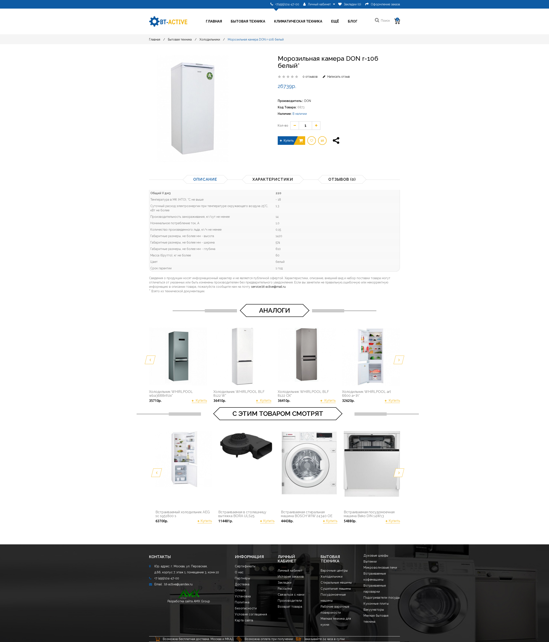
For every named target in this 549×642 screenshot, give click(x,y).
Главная (214, 21)
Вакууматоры (373, 609)
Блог (352, 21)
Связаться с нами (291, 594)
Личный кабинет (290, 570)
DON (307, 101)
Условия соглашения (251, 614)
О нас (239, 572)
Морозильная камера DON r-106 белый (256, 39)
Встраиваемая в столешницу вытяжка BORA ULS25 (242, 514)
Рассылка (285, 588)
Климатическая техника (298, 21)
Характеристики (272, 179)
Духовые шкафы (375, 555)
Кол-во (283, 125)
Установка (243, 596)
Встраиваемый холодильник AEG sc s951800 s (182, 514)
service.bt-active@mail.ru (268, 286)
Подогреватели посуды (381, 597)
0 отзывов (310, 76)
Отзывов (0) (342, 179)
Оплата (240, 590)
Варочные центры (334, 570)
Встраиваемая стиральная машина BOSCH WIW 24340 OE (306, 514)
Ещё (335, 21)
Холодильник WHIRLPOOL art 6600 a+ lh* (366, 393)
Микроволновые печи (380, 567)
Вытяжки (370, 561)
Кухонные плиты (376, 603)
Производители (290, 600)
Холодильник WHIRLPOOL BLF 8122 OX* (303, 393)
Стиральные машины (336, 582)
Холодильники (209, 39)
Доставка (242, 584)
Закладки (284, 582)
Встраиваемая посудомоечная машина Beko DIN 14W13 (369, 514)
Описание (205, 179)
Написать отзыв (338, 76)
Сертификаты (245, 566)
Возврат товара (290, 606)
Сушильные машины (336, 588)
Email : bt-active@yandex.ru (173, 584)
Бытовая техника (248, 21)
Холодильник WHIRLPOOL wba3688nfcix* (171, 393)
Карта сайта (244, 620)
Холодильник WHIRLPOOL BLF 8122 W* (239, 393)
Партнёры (242, 578)
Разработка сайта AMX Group (188, 601)
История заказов (291, 576)
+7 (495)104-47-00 (166, 578)
